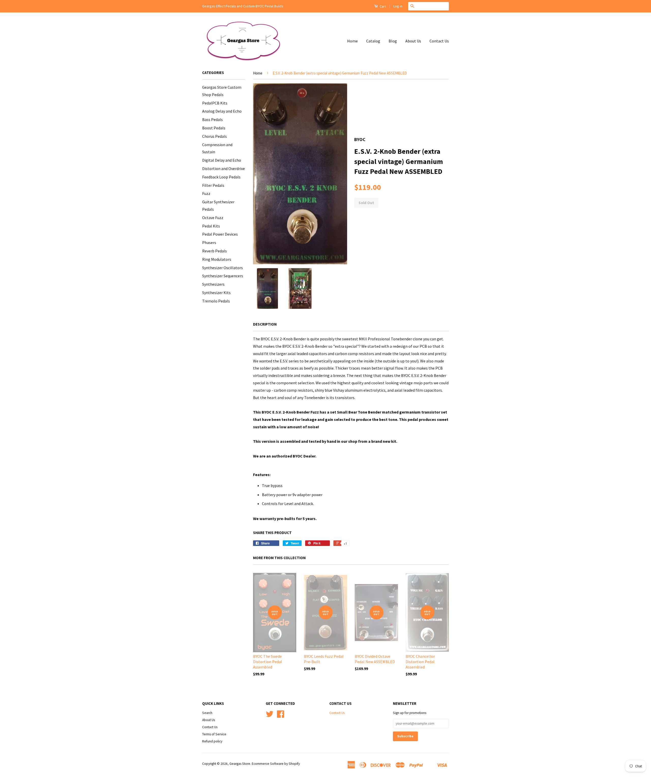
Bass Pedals (212, 119)
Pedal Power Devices (220, 234)
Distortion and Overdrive (223, 168)
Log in (397, 6)
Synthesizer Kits (216, 292)
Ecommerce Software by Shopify (276, 763)
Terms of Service (214, 734)
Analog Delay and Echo (222, 111)
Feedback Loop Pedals (221, 176)
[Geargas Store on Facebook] (280, 716)
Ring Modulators (216, 259)
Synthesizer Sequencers (222, 275)
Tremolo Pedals (216, 300)
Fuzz (206, 193)
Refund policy (212, 741)
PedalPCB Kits (214, 102)
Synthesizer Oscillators (222, 267)
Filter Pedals (213, 185)
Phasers (209, 242)
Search (207, 713)
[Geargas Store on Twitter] (269, 716)
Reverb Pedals (214, 250)
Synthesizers (213, 284)
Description (265, 324)
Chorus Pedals (214, 136)
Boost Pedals (213, 127)
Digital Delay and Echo (221, 160)
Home (352, 40)
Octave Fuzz (212, 217)
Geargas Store (239, 763)
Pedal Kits (211, 225)
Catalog (373, 40)
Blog (393, 40)
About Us (413, 40)
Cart (382, 6)
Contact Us (439, 40)
